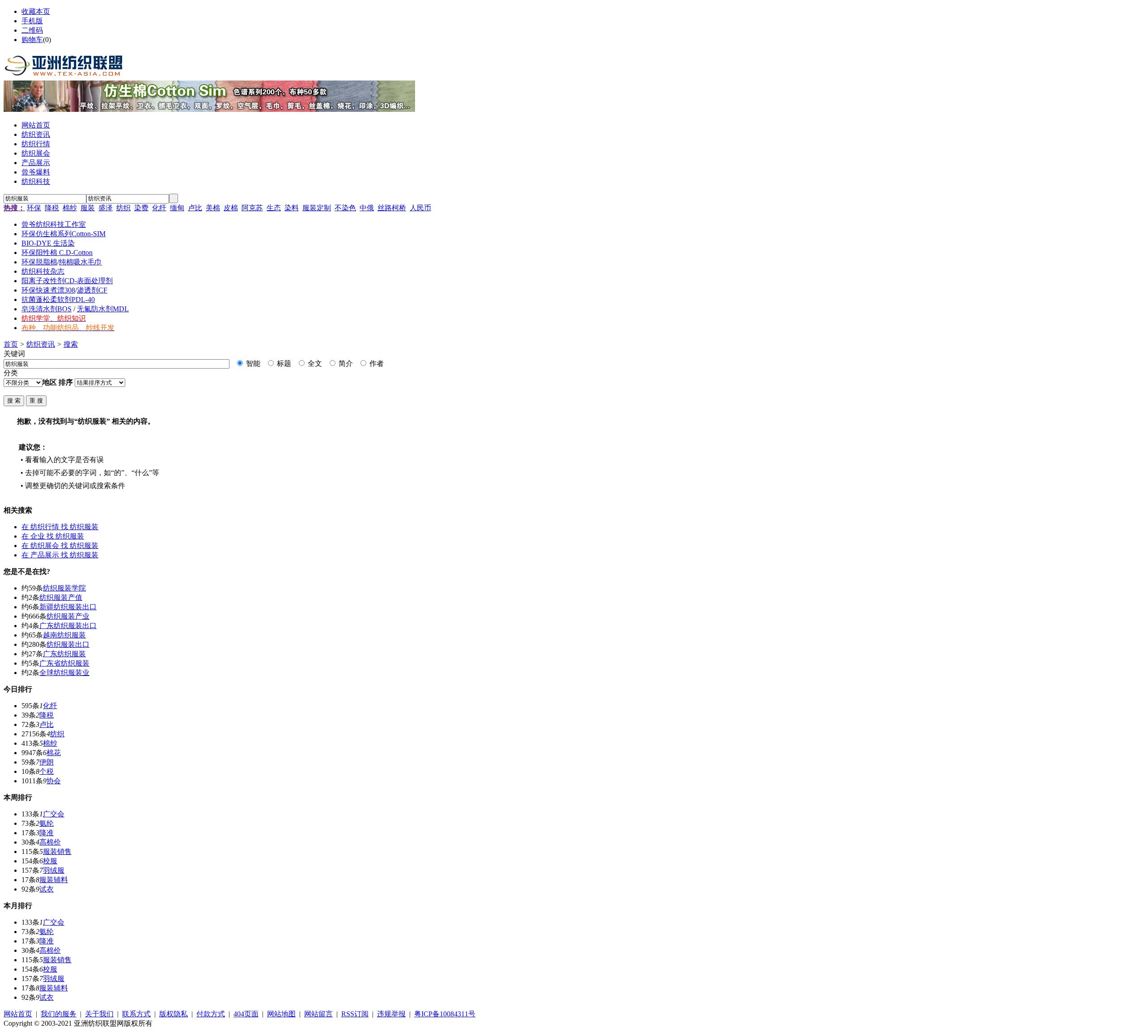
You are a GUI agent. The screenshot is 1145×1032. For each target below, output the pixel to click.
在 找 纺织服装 (59, 527)
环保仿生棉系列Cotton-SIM (63, 234)
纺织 (123, 208)
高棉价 (50, 842)
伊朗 (46, 762)
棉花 (54, 752)
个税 (46, 771)
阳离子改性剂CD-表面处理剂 (67, 281)
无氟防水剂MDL (103, 309)
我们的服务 (58, 1014)
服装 (88, 208)
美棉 (213, 208)
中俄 (367, 208)
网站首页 (18, 1014)
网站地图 (281, 1014)
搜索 (71, 344)
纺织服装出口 (68, 644)
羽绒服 (53, 870)
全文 (314, 363)
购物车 (32, 39)
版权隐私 (173, 1014)
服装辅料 (53, 879)
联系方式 (136, 1014)
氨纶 (46, 823)
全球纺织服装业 (64, 672)
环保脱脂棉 (39, 262)
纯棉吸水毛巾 (80, 262)
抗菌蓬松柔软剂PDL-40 (58, 299)
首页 (11, 344)
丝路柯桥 (391, 208)
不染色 (345, 208)
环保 (34, 208)
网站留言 (318, 1014)
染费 (141, 208)
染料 (291, 208)
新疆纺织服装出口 (68, 607)
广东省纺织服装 (64, 663)
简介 (345, 363)
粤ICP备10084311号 (444, 1014)
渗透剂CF (92, 290)
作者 (376, 363)
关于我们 (99, 1014)
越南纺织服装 (64, 635)
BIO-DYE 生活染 (48, 243)
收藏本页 (35, 11)
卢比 (195, 208)
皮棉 (231, 208)
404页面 (246, 1014)
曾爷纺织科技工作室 (53, 224)
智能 (252, 363)
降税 (52, 208)
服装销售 (57, 851)
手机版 (32, 21)
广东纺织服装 (64, 654)
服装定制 (316, 208)
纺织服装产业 (68, 616)
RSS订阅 (355, 1014)
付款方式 (210, 1014)
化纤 (159, 208)
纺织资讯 (40, 344)
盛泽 (105, 208)
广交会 (53, 814)
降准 (46, 833)
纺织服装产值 (60, 597)
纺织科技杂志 (42, 271)
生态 (274, 208)
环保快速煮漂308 (48, 290)
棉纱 (70, 208)
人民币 (420, 208)
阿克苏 (252, 208)
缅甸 (177, 208)
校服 (50, 861)
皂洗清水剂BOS (46, 309)
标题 (283, 363)
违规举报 (391, 1014)
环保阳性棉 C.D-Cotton (57, 252)
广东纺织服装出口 (68, 625)
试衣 (46, 889)
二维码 (32, 30)
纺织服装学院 (64, 588)
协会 (54, 781)
